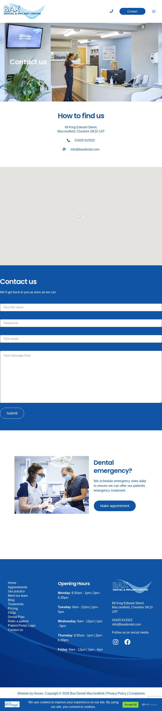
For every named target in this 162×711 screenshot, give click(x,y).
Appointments (17, 587)
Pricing (13, 608)
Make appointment (114, 506)
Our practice (16, 591)
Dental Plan (16, 617)
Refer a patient (18, 621)
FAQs (12, 612)
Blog (11, 600)
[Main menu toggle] (154, 11)
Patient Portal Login (22, 625)
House (38, 693)
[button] (132, 11)
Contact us (15, 630)
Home (12, 583)
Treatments (16, 604)
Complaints (137, 693)
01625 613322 (85, 140)
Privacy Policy (116, 693)
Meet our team (18, 595)
